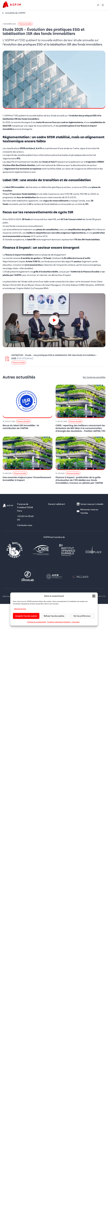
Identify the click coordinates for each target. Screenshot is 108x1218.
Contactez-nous (24, 525)
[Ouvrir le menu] (102, 5)
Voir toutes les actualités (94, 377)
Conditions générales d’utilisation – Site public (63, 622)
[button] (93, 596)
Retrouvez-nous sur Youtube (89, 511)
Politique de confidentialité (36, 622)
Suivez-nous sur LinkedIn (91, 504)
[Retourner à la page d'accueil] (12, 5)
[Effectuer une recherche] (98, 5)
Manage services (20, 609)
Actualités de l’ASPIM (15, 12)
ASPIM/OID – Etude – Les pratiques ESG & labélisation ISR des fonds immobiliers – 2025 (54, 357)
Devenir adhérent (56, 504)
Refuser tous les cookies (54, 616)
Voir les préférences (81, 616)
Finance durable (25, 24)
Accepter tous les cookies (26, 616)
